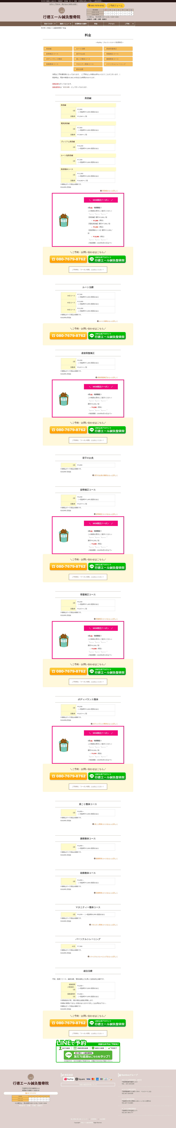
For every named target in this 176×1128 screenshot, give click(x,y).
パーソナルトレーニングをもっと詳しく (103, 956)
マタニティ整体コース (85, 64)
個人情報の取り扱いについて (79, 1119)
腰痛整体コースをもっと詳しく (107, 858)
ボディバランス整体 (54, 59)
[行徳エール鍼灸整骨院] (63, 13)
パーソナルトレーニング (116, 64)
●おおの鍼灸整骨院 (128, 1099)
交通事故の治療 (80, 24)
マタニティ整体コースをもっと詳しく (104, 925)
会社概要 (102, 1119)
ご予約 (127, 24)
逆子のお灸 (80, 54)
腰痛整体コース (112, 59)
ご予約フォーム (115, 5)
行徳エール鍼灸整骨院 (86, 1122)
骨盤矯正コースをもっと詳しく (107, 619)
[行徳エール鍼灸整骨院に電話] (68, 259)
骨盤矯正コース (112, 54)
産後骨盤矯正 (111, 49)
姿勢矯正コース (52, 54)
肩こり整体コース (83, 59)
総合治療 (79, 69)
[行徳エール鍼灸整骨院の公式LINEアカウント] (107, 259)
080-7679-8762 (97, 5)
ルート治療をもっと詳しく (108, 321)
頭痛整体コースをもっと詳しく (107, 893)
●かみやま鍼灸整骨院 (129, 1089)
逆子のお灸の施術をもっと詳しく (106, 475)
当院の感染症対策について (88, 1084)
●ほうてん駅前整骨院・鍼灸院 (132, 1080)
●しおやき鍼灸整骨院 (129, 1108)
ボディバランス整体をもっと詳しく (105, 724)
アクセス (111, 24)
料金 (95, 24)
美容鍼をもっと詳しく (110, 191)
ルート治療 (80, 49)
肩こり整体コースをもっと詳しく (106, 824)
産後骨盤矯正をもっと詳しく (107, 377)
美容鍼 (48, 49)
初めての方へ (49, 24)
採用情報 (93, 1119)
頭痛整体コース (52, 64)
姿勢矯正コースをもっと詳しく (107, 514)
